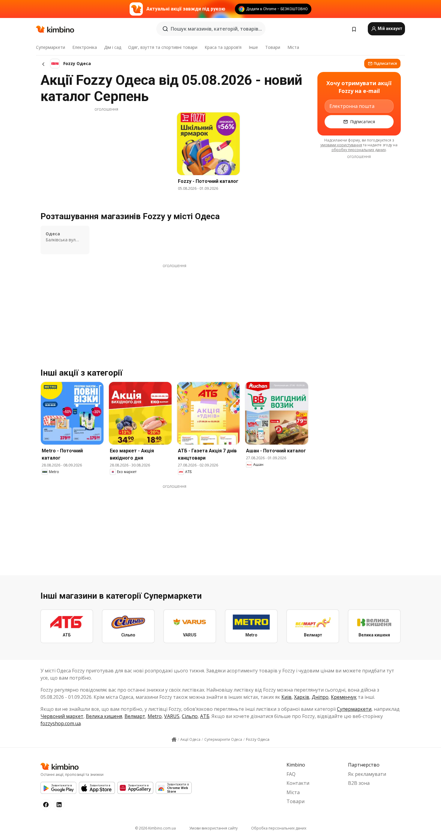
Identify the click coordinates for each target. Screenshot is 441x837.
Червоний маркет (61, 716)
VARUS (171, 716)
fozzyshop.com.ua (60, 723)
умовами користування (341, 144)
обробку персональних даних (359, 149)
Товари (272, 47)
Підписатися (385, 63)
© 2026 (155, 828)
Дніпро (320, 697)
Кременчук (344, 697)
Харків (301, 697)
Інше (253, 47)
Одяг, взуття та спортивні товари (162, 47)
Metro (155, 716)
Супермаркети (50, 47)
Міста (293, 47)
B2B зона (359, 783)
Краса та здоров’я (223, 47)
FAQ (291, 774)
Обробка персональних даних (278, 828)
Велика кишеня (104, 716)
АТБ (204, 716)
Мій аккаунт (389, 28)
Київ (286, 697)
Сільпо (190, 716)
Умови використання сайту (213, 828)
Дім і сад (112, 47)
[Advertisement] (106, 154)
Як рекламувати (367, 774)
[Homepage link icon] (174, 739)
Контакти (297, 783)
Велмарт (134, 716)
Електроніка (84, 47)
